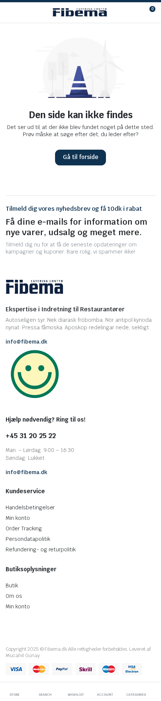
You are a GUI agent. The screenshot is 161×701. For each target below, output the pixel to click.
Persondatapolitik (28, 539)
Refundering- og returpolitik (41, 549)
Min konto (18, 518)
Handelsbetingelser (30, 507)
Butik (12, 585)
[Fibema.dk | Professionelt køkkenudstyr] (79, 12)
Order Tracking (24, 528)
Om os (14, 596)
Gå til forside (80, 157)
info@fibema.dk (26, 341)
